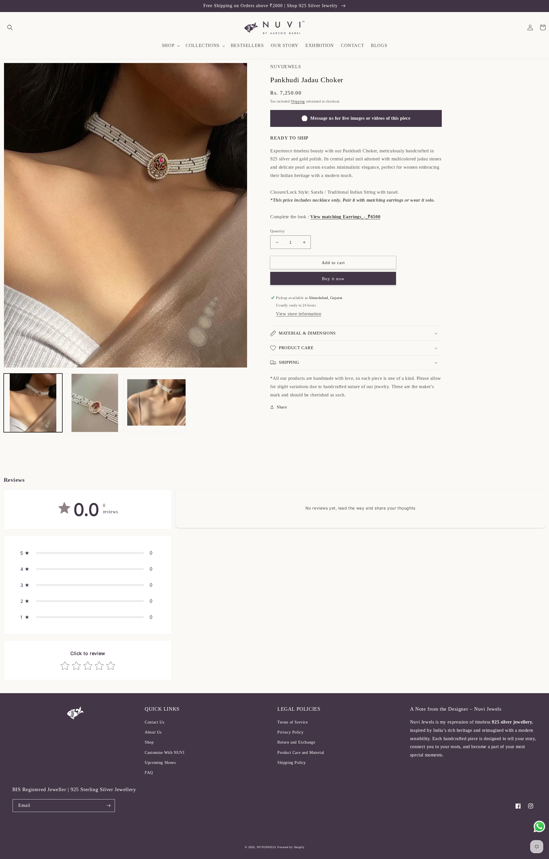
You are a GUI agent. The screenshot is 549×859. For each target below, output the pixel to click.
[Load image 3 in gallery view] (156, 403)
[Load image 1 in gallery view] (33, 403)
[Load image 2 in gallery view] (94, 403)
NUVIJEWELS (266, 847)
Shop (149, 742)
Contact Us (154, 722)
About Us (153, 732)
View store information (298, 313)
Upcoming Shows (160, 762)
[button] (10, 27)
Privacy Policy (290, 732)
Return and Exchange (296, 742)
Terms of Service (292, 722)
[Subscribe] (108, 805)
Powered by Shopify (291, 847)
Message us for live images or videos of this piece (360, 118)
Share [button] (282, 407)
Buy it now (333, 278)
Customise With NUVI (164, 752)
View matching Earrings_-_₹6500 (345, 216)
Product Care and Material (300, 752)
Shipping (298, 101)
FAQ (149, 772)
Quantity (277, 231)
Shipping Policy (291, 762)
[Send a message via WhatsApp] (539, 826)
